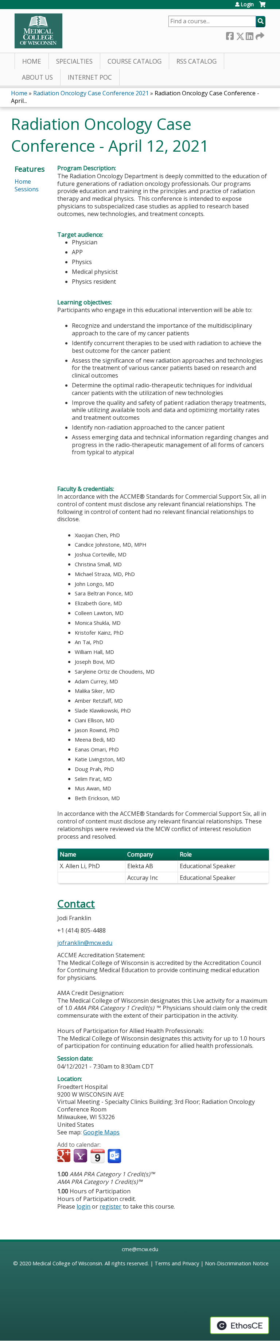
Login (247, 4)
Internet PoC (90, 77)
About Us (37, 77)
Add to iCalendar (97, 1156)
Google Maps (101, 1132)
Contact (76, 903)
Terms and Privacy (177, 1263)
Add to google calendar (64, 1156)
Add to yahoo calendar (81, 1156)
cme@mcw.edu (140, 1249)
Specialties (74, 61)
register (110, 1206)
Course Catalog (135, 61)
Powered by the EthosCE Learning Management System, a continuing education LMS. (239, 1325)
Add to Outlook (115, 1156)
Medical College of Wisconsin (67, 1263)
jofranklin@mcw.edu (84, 943)
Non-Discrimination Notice (237, 1263)
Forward (259, 35)
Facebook (229, 35)
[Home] (38, 31)
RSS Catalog (196, 61)
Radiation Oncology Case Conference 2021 (91, 93)
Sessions (27, 189)
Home (31, 61)
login (83, 1206)
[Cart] (262, 7)
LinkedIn (249, 35)
